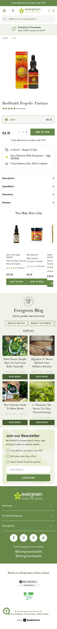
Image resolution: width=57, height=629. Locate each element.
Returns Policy (42, 614)
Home (5, 38)
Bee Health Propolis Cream (35, 260)
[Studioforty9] (28, 620)
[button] (28, 109)
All (14, 38)
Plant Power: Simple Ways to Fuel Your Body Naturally (14, 363)
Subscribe (28, 478)
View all (28, 331)
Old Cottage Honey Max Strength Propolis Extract (16, 262)
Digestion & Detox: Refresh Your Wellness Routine (42, 363)
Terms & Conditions (15, 614)
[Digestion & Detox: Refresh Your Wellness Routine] (42, 346)
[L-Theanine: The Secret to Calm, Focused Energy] (42, 391)
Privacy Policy (30, 614)
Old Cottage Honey (13, 256)
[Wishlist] (49, 10)
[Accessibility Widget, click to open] (6, 611)
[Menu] (4, 10)
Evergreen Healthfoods (30, 611)
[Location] (12, 10)
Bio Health (32, 255)
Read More (15, 377)
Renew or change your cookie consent (28, 572)
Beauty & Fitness (41, 323)
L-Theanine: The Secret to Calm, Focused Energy (42, 408)
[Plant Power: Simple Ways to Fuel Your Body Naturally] (15, 346)
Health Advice (16, 323)
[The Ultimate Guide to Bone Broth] (15, 391)
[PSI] (28, 599)
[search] (5, 18)
